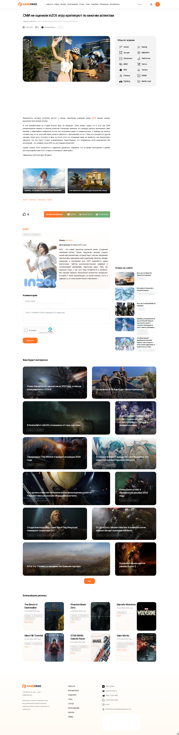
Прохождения (72, 4)
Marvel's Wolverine (42, 500)
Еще (89, 581)
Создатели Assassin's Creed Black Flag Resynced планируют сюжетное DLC (52, 529)
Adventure (127, 58)
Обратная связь (111, 700)
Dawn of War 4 (133, 500)
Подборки (94, 4)
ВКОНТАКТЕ (87, 214)
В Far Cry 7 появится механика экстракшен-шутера (53, 566)
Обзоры (63, 4)
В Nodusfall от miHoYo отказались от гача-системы (53, 425)
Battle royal (146, 81)
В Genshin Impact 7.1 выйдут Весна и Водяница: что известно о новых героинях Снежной (122, 458)
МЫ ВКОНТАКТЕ (111, 691)
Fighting (126, 81)
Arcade (126, 53)
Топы (88, 4)
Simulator (42, 200)
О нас (107, 704)
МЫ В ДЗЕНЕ (109, 686)
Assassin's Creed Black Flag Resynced (48, 535)
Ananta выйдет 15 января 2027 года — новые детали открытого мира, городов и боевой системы (135, 421)
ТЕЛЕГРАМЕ (103, 214)
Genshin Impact (149, 293)
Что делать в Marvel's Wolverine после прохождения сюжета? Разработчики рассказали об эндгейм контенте (59, 494)
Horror (144, 64)
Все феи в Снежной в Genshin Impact (145, 289)
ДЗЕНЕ (73, 214)
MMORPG (145, 53)
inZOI (60, 27)
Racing (144, 47)
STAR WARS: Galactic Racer (78, 637)
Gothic (131, 571)
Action (126, 47)
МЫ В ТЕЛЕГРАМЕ (111, 695)
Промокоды (104, 4)
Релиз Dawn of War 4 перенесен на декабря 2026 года (133, 492)
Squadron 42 (40, 394)
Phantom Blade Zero (78, 606)
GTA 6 (107, 394)
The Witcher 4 (41, 464)
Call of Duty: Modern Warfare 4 (114, 535)
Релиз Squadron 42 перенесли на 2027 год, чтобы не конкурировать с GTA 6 (54, 388)
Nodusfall (39, 430)
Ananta (131, 430)
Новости (50, 4)
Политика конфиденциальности (118, 709)
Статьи (81, 4)
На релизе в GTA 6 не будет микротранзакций (120, 389)
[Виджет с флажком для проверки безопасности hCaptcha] (38, 330)
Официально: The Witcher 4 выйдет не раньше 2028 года (54, 458)
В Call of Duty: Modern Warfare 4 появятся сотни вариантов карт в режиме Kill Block (121, 529)
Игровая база (115, 4)
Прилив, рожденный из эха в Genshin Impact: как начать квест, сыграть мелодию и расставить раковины (146, 323)
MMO (125, 64)
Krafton (33, 200)
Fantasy (126, 75)
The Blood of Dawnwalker (30, 606)
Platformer (145, 58)
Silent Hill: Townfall (33, 635)
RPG (125, 70)
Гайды (56, 4)
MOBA (144, 75)
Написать (30, 340)
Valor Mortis (123, 635)
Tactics (144, 70)
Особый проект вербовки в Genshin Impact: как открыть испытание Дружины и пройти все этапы (146, 342)
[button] (157, 4)
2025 (50, 200)
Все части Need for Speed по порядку (144, 274)
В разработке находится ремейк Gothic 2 (132, 565)
